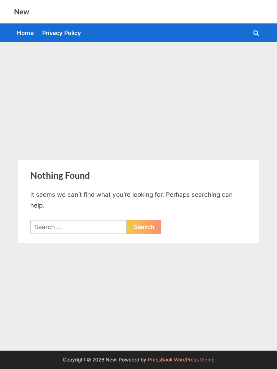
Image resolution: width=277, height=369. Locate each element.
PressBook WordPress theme (181, 360)
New (21, 11)
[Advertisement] (138, 96)
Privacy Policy (61, 32)
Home (25, 32)
